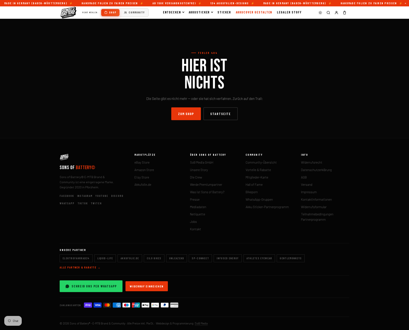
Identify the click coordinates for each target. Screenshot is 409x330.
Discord (117, 195)
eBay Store (142, 162)
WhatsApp (67, 203)
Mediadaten (198, 207)
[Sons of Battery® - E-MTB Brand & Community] (68, 13)
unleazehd (176, 258)
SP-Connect (200, 258)
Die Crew (196, 177)
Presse (195, 199)
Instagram (84, 195)
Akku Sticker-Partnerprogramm (267, 207)
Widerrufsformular (314, 207)
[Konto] (336, 13)
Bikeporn (252, 192)
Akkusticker (199, 12)
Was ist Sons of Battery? (207, 192)
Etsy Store (141, 177)
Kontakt (195, 229)
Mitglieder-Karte (257, 177)
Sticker (224, 12)
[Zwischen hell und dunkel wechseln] (320, 13)
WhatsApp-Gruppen (259, 199)
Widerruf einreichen (147, 286)
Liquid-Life (105, 258)
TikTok (83, 203)
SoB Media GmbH (201, 162)
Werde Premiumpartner (206, 184)
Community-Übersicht (261, 162)
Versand (306, 184)
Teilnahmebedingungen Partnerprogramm (317, 216)
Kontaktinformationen (316, 199)
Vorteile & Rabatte (258, 170)
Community (137, 12)
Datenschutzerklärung (316, 170)
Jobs (193, 221)
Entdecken (172, 12)
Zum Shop (186, 114)
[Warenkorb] (344, 13)
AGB (304, 177)
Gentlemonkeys (291, 258)
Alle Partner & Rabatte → (80, 267)
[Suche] (328, 13)
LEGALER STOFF (289, 12)
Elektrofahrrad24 (76, 258)
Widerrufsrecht (311, 162)
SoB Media (201, 323)
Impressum (309, 192)
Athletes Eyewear (259, 258)
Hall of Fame (254, 184)
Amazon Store (144, 170)
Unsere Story (199, 170)
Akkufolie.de (142, 184)
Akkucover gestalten (254, 12)
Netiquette (197, 214)
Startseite (220, 114)
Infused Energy (228, 258)
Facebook (67, 195)
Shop (113, 12)
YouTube (101, 195)
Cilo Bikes (154, 258)
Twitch (96, 203)
